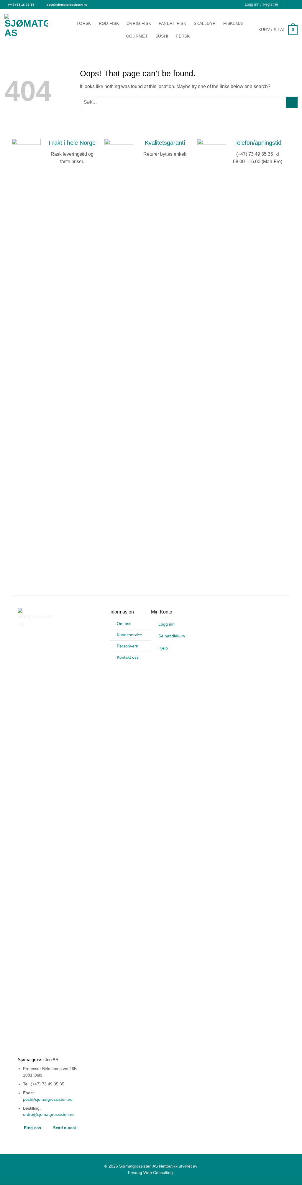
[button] (278, 30)
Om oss (124, 623)
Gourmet (137, 36)
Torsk (83, 23)
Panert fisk (172, 23)
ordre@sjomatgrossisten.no (49, 1114)
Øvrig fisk (139, 23)
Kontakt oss (128, 657)
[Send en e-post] (294, 4)
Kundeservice (129, 634)
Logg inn (166, 624)
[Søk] (200, 36)
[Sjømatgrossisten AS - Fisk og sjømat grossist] (31, 30)
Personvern (127, 646)
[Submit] (292, 102)
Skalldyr (205, 23)
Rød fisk (109, 23)
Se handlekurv (171, 636)
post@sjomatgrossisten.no (48, 1099)
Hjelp (163, 648)
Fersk (183, 36)
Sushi (161, 36)
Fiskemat (233, 23)
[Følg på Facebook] (289, 4)
